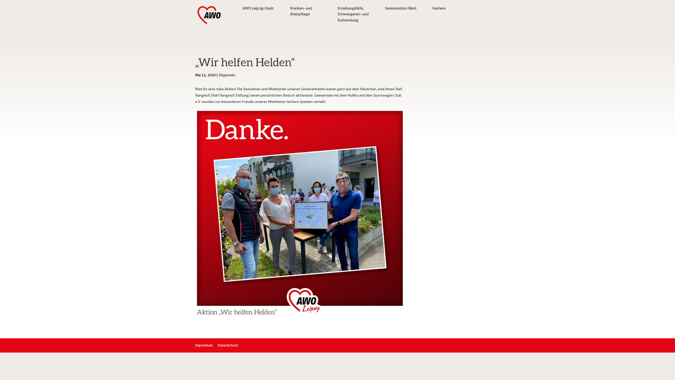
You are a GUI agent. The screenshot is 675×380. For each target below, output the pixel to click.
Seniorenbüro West (400, 8)
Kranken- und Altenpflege (301, 11)
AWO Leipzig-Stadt (258, 8)
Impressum (204, 345)
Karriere (439, 8)
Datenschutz (228, 345)
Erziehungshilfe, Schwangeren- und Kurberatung (353, 14)
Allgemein (227, 75)
